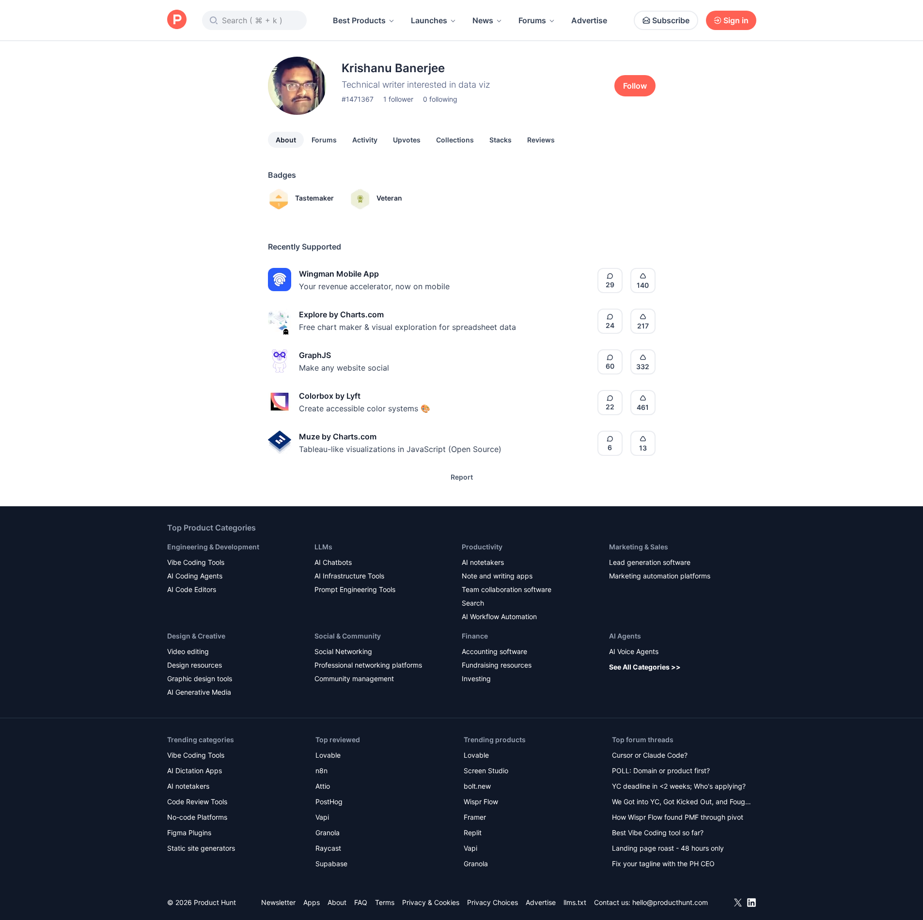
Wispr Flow (481, 801)
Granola (327, 832)
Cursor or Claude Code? (650, 755)
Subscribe (670, 20)
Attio (322, 786)
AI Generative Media (199, 692)
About (286, 140)
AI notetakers (483, 562)
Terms (384, 902)
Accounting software (494, 651)
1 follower (398, 99)
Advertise (589, 20)
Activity (364, 140)
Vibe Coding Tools (195, 562)
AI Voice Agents (633, 651)
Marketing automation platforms (659, 576)
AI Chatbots (333, 562)
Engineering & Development (213, 547)
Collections (455, 140)
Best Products (359, 20)
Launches (429, 20)
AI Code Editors (191, 589)
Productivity (482, 547)
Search (473, 603)
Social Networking (343, 651)
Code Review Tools (197, 801)
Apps (311, 902)
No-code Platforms (197, 817)
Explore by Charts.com (341, 314)
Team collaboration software (506, 589)
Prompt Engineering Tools (354, 589)
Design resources (194, 665)
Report (462, 477)
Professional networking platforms (368, 665)
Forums (532, 20)
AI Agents (625, 636)
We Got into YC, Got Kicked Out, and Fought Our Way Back (681, 802)
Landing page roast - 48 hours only (668, 848)
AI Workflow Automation (499, 616)
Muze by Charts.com (337, 436)
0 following (440, 99)
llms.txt (574, 902)
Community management (354, 678)
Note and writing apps (497, 576)
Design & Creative (196, 636)
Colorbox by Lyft (329, 396)
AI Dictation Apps (194, 770)
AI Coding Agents (194, 576)
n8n (321, 770)
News (482, 20)
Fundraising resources (497, 665)
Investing (476, 678)
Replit (473, 832)
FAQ (360, 902)
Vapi (322, 817)
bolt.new (477, 786)
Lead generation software (649, 562)
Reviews (541, 140)
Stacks (500, 140)
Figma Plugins (189, 832)
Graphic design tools (199, 678)
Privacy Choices (492, 902)
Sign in (736, 20)
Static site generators (201, 848)
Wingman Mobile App (339, 274)
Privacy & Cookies (430, 902)
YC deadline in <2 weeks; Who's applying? (679, 786)
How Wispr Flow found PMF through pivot (677, 817)
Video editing (188, 651)
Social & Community (347, 636)
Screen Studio (486, 770)
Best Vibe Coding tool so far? (658, 832)
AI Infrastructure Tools (349, 576)
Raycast (328, 848)
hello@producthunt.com (670, 902)
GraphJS (315, 355)
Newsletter (278, 902)
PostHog (329, 801)
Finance (475, 636)
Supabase (331, 863)
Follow (635, 86)
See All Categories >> (645, 667)
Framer (475, 817)
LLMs (323, 547)
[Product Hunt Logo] (177, 20)
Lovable (328, 755)
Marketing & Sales (638, 547)
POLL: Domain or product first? (661, 770)
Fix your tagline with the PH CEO (663, 863)
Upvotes (407, 140)
